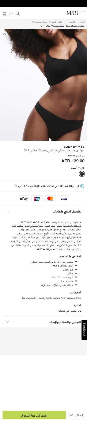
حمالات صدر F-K (39, 21)
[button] (81, 173)
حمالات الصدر (57, 21)
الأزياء (82, 21)
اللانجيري (71, 21)
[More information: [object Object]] (15, 186)
